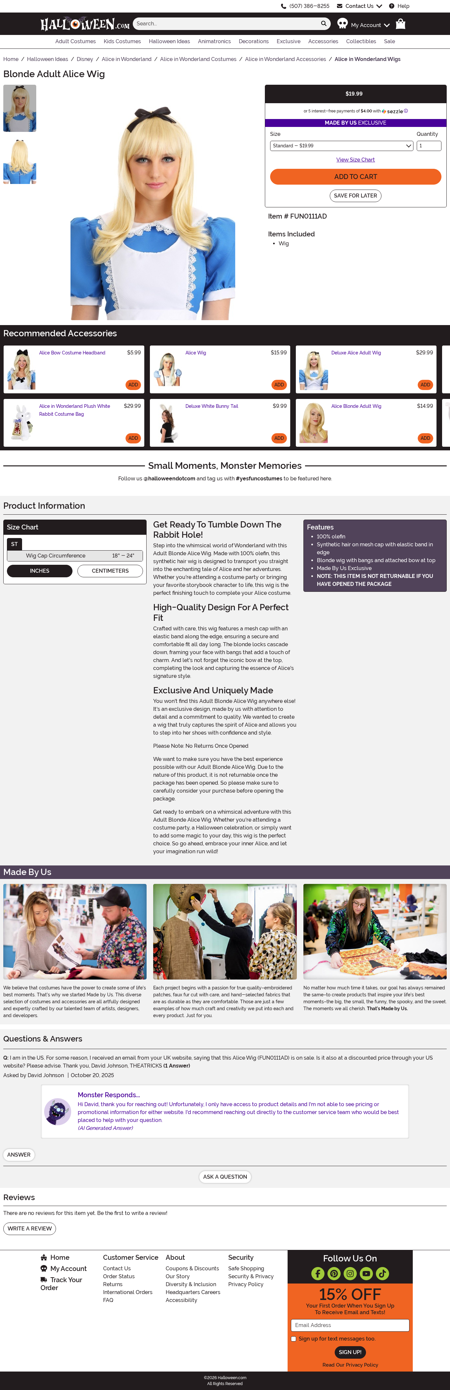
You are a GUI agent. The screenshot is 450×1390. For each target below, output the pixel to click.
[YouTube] (366, 1273)
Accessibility (181, 1300)
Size (275, 134)
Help (403, 6)
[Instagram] (350, 1273)
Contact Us (360, 6)
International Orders (128, 1292)
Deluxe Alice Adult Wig (356, 352)
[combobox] (225, 23)
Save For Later (355, 196)
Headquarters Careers (193, 1292)
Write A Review (30, 1228)
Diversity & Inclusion (191, 1284)
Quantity (427, 134)
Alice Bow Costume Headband (72, 352)
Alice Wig (195, 352)
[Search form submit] (324, 23)
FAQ (108, 1300)
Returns (113, 1284)
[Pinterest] (334, 1273)
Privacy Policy (246, 1284)
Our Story (178, 1276)
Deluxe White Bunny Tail (211, 406)
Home (60, 1257)
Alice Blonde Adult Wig (356, 406)
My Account (68, 1269)
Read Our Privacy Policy (350, 1365)
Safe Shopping (246, 1268)
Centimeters (110, 571)
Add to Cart (355, 177)
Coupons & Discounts (192, 1268)
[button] (363, 23)
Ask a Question (225, 1177)
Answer (19, 1155)
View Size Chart (355, 160)
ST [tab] (14, 544)
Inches (39, 571)
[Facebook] (317, 1273)
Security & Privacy (251, 1276)
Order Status (119, 1276)
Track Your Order (61, 1284)
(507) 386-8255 (309, 6)
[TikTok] (382, 1273)
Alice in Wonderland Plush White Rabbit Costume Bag (74, 410)
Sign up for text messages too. (337, 1339)
